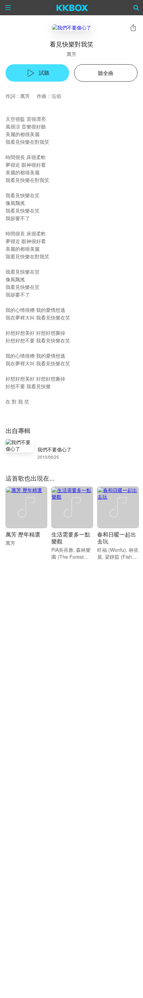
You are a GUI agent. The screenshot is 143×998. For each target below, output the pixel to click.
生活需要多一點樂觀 (70, 537)
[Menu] (8, 7)
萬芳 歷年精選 (23, 534)
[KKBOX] (72, 7)
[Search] (136, 7)
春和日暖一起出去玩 (116, 537)
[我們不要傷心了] (71, 27)
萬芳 (71, 53)
